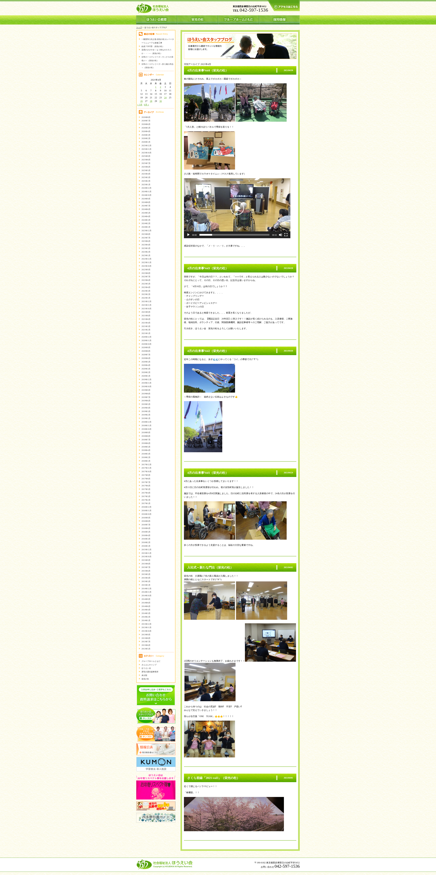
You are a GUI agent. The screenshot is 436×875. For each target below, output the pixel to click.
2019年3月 (146, 411)
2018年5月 (146, 447)
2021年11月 (146, 305)
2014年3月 (146, 613)
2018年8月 (146, 436)
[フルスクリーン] (286, 235)
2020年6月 (146, 358)
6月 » (146, 104)
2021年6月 (146, 319)
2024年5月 (146, 213)
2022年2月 (146, 294)
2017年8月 (146, 479)
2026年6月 (146, 124)
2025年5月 (146, 170)
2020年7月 (146, 355)
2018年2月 (146, 457)
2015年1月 (146, 585)
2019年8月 (146, 394)
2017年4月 (146, 493)
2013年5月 (146, 649)
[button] (237, 208)
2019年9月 (146, 390)
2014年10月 (146, 596)
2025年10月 (146, 153)
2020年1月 (146, 376)
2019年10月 (146, 386)
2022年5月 (146, 284)
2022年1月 (146, 298)
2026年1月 (146, 142)
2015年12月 (146, 550)
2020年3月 (146, 369)
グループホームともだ (151, 661)
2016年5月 (146, 532)
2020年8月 (146, 351)
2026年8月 (146, 117)
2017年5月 (146, 489)
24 (165, 97)
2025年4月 (146, 174)
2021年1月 (146, 333)
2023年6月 (146, 241)
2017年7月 (146, 482)
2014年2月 (146, 617)
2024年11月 (146, 192)
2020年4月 (146, 365)
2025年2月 (146, 181)
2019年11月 (146, 383)
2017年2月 (146, 500)
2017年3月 (146, 496)
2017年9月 (146, 475)
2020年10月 (146, 344)
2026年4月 (146, 131)
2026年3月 (146, 135)
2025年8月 (146, 160)
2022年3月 (146, 291)
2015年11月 (146, 553)
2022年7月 (146, 277)
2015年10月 (146, 557)
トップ (139, 27)
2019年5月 (146, 404)
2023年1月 (146, 255)
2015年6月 (146, 571)
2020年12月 (146, 337)
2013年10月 (146, 631)
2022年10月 (146, 266)
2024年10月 (146, 195)
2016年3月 (146, 539)
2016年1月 (146, 546)
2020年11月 (146, 340)
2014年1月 (146, 620)
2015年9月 (146, 560)
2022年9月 (146, 270)
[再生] (188, 235)
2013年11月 (146, 627)
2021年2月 (146, 330)
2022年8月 (146, 273)
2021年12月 (146, 301)
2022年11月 (146, 262)
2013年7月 (146, 642)
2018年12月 (146, 422)
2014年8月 (146, 603)
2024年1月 (146, 227)
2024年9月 (146, 199)
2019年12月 (146, 379)
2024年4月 (146, 216)
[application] (237, 208)
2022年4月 (146, 287)
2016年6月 (146, 528)
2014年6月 (146, 606)
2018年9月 (146, 432)
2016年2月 (146, 542)
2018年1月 (146, 461)
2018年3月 (146, 454)
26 (141, 101)
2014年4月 (146, 610)
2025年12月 (146, 145)
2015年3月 (146, 581)
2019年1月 (146, 418)
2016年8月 (146, 521)
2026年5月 (146, 128)
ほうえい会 (146, 668)
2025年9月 (146, 156)
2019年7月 (146, 397)
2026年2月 (146, 138)
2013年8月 (146, 638)
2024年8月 (146, 202)
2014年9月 (146, 599)
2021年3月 (146, 326)
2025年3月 (146, 177)
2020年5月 (146, 362)
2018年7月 (146, 440)
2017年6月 (146, 486)
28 (151, 101)
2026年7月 (146, 121)
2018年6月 (146, 443)
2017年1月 (146, 503)
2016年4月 (146, 535)
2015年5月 (146, 574)
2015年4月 (146, 578)
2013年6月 (146, 645)
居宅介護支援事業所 (150, 672)
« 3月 (139, 104)
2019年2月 (146, 415)
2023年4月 (146, 245)
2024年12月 (146, 188)
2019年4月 (146, 408)
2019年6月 (146, 401)
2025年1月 (146, 185)
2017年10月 (146, 471)
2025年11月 (146, 149)
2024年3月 (146, 220)
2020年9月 (146, 347)
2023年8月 (146, 234)
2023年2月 (146, 252)
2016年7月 (146, 525)
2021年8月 (146, 316)
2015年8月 (146, 564)
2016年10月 (146, 514)
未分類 (144, 675)
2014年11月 (146, 592)
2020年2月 (146, 372)
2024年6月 (146, 209)
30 (160, 101)
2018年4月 (146, 450)
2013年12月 (146, 624)
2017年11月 (146, 468)
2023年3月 (146, 248)
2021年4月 (146, 323)
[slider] (234, 235)
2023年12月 (146, 231)
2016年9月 (146, 518)
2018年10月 (146, 429)
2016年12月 (146, 507)
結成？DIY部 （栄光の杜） (153, 46)
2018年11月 (146, 425)
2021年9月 (146, 312)
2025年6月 (146, 167)
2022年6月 (146, 280)
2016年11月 (146, 510)
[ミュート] (280, 235)
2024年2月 (146, 223)
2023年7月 (146, 238)
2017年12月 (146, 464)
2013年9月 (146, 635)
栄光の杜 (145, 679)
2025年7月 (146, 163)
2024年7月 (146, 206)
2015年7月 (146, 567)
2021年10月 (146, 309)
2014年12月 (146, 589)
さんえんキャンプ (149, 665)
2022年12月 (146, 259)
